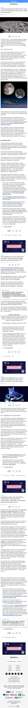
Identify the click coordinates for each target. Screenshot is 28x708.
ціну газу (9, 409)
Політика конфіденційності (14, 680)
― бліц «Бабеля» (14, 295)
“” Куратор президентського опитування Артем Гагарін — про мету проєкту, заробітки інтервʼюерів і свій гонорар (13, 623)
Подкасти (10, 670)
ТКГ (13, 356)
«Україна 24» (17, 279)
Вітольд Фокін (8, 356)
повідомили (7, 415)
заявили (2, 541)
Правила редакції (14, 676)
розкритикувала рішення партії (14, 602)
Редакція (18, 665)
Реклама (18, 668)
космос (20, 234)
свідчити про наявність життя (19, 210)
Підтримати (14, 1)
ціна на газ (7, 475)
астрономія (15, 234)
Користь (10, 668)
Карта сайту (18, 670)
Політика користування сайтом (14, 678)
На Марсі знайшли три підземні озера (11, 201)
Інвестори (18, 667)
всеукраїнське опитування (10, 637)
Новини (10, 665)
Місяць (9, 234)
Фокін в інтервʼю (11, 333)
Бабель (8, 323)
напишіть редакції (14, 703)
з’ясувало (11, 526)
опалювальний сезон (20, 475)
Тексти (10, 667)
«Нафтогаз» (12, 475)
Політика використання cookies (14, 681)
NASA (6, 234)
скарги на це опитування (8, 613)
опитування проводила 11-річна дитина (11, 615)
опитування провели (19, 605)
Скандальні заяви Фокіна (14, 314)
